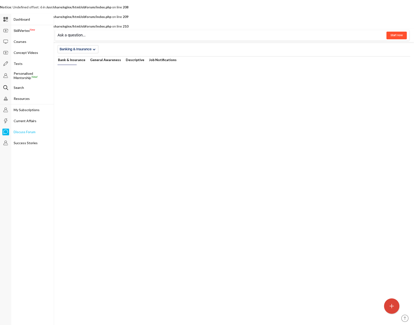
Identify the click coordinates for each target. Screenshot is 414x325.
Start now (397, 35)
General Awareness (105, 60)
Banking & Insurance (76, 49)
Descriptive (135, 60)
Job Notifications (163, 60)
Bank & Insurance (71, 60)
